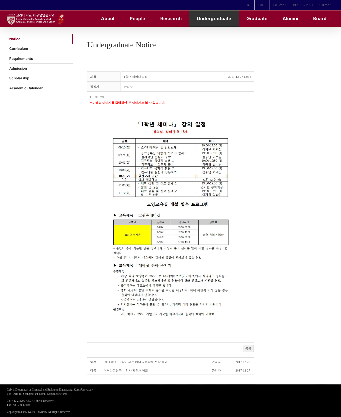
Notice (14, 39)
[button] (128, 86)
